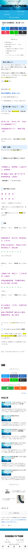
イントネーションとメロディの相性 (15, 55)
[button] (25, 289)
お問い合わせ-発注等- (14, 544)
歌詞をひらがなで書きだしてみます (15, 48)
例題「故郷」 (8, 46)
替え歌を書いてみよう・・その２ (13, 44)
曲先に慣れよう (9, 42)
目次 (12, 39)
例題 (8, 53)
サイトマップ (20, 542)
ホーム (7, 540)
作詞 (4, 365)
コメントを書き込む (14, 513)
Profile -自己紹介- (20, 540)
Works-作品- (8, 542)
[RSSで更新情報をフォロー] (20, 388)
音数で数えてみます (11, 50)
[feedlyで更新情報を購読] (7, 388)
